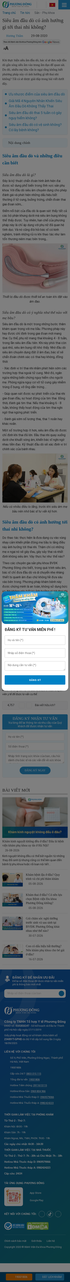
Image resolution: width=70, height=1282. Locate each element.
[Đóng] (62, 597)
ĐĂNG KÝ (35, 680)
